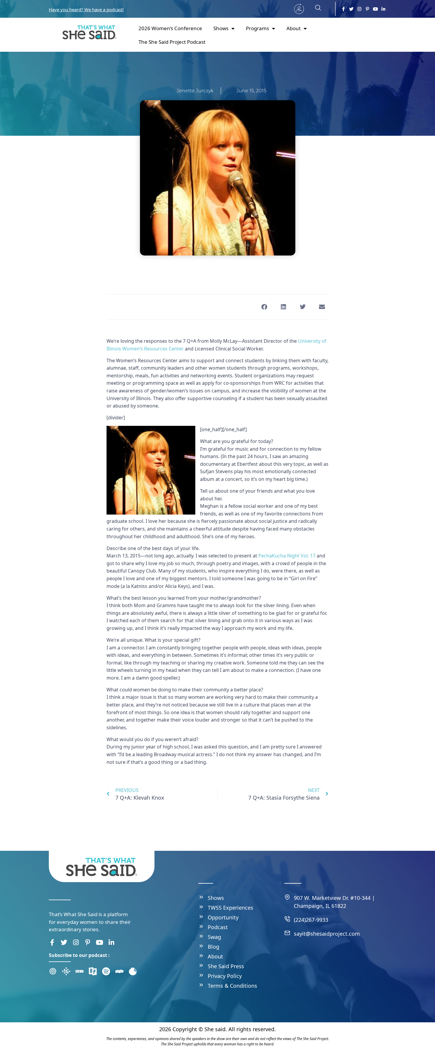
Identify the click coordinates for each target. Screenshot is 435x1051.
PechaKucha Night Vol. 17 (286, 555)
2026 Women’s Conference (170, 28)
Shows (220, 28)
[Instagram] (359, 9)
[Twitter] (351, 9)
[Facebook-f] (343, 9)
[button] (315, 9)
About (293, 28)
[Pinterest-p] (367, 9)
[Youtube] (375, 9)
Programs (257, 28)
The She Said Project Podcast (171, 41)
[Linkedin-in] (383, 9)
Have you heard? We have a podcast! (86, 9)
